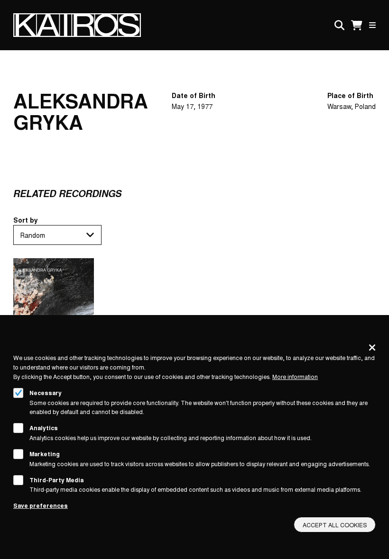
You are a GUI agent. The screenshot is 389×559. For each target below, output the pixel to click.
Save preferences (40, 505)
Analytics (43, 428)
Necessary (45, 392)
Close (372, 347)
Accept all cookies (335, 525)
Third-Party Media (56, 480)
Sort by (25, 220)
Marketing (44, 454)
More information (295, 376)
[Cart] (356, 25)
